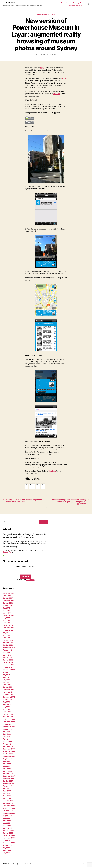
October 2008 (8, 754)
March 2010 (7, 712)
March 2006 (7, 828)
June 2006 (7, 820)
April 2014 (6, 620)
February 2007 (8, 801)
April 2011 (6, 682)
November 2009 (9, 722)
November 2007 (9, 779)
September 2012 (9, 647)
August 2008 (7, 759)
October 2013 (8, 630)
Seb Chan (42, 54)
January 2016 (8, 603)
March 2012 (7, 655)
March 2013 (7, 638)
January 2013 (8, 643)
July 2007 (6, 788)
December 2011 (8, 662)
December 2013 (8, 625)
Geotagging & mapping (43, 14)
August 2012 (7, 650)
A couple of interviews (75, 5)
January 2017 (8, 598)
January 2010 (8, 717)
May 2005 (6, 853)
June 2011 (6, 677)
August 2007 (7, 786)
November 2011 (8, 665)
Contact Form (7, 552)
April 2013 (6, 635)
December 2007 (9, 776)
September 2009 (9, 727)
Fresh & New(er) (9, 3)
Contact (68, 3)
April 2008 (7, 769)
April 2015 (6, 610)
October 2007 (8, 781)
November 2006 (9, 808)
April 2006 (7, 825)
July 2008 (6, 761)
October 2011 (8, 667)
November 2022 (9, 593)
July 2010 (6, 702)
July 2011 (6, 675)
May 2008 (6, 766)
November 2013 (8, 628)
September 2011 (9, 670)
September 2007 (9, 783)
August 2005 (7, 845)
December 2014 (8, 615)
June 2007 (7, 791)
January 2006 (8, 833)
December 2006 (9, 806)
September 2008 (9, 756)
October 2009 (8, 724)
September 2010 (9, 697)
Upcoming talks (77, 3)
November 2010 (8, 692)
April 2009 (7, 739)
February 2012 (8, 657)
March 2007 (7, 798)
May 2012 (6, 652)
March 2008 (7, 771)
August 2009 (7, 729)
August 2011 (7, 672)
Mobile (54, 14)
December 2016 (8, 601)
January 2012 (8, 660)
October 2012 (8, 645)
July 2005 (6, 848)
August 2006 (7, 816)
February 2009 (8, 744)
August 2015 (7, 605)
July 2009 (6, 732)
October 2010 (8, 694)
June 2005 (7, 850)
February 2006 (8, 830)
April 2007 (6, 796)
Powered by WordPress (26, 864)
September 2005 (9, 843)
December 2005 (9, 835)
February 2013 (8, 640)
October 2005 (8, 840)
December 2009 (9, 719)
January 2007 (8, 803)
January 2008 (8, 774)
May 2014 (6, 618)
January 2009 (8, 746)
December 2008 (9, 749)
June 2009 (7, 734)
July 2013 (6, 633)
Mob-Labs (56, 94)
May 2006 (6, 823)
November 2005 (9, 838)
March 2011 (7, 685)
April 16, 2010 (52, 54)
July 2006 (6, 818)
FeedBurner (30, 580)
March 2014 (7, 623)
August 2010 (7, 699)
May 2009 (6, 736)
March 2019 (7, 596)
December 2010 (8, 690)
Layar (42, 68)
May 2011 (6, 680)
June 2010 (6, 704)
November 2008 (9, 751)
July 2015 (6, 608)
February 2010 (8, 714)
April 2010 (6, 709)
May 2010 (6, 707)
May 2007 (6, 793)
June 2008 (7, 764)
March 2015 (7, 613)
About (63, 3)
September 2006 (9, 813)
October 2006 (8, 811)
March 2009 (7, 741)
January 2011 (8, 687)
